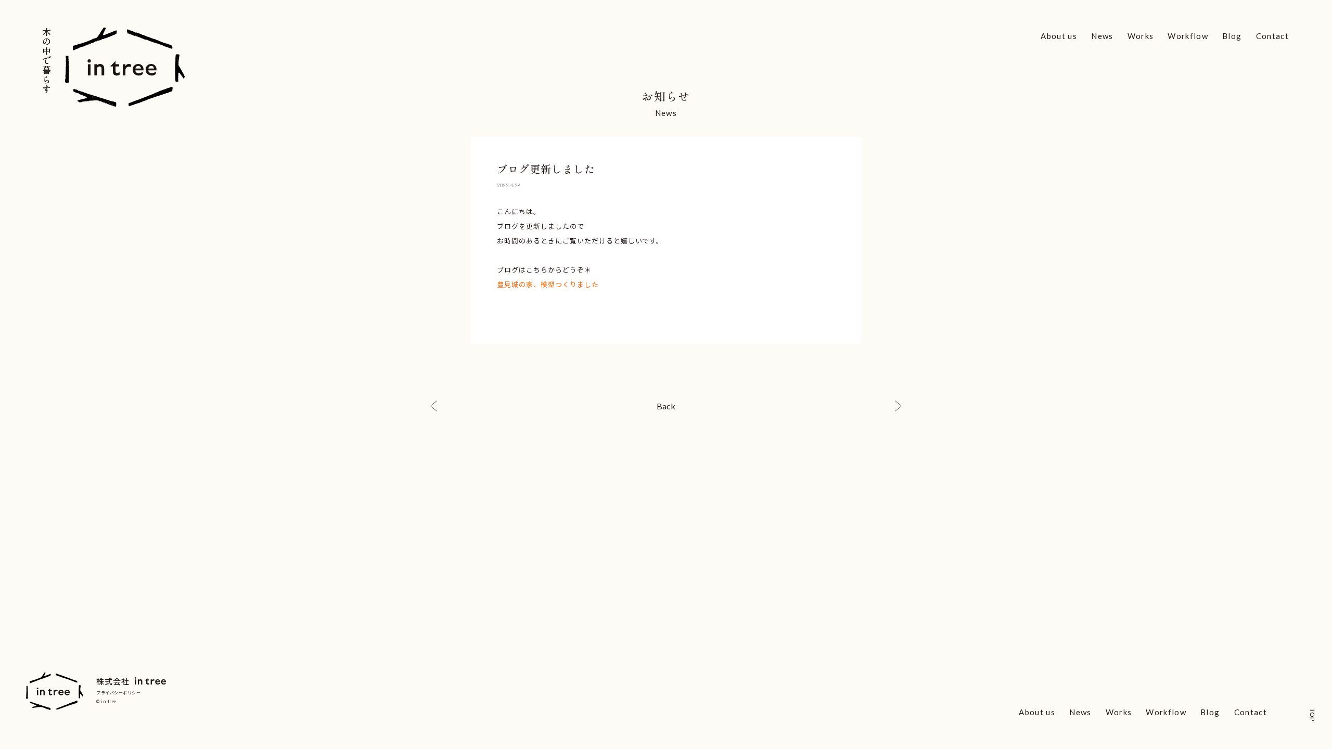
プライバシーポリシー (118, 692)
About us (1059, 36)
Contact (1272, 36)
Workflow (1188, 36)
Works (1141, 36)
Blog (1231, 36)
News (1102, 36)
